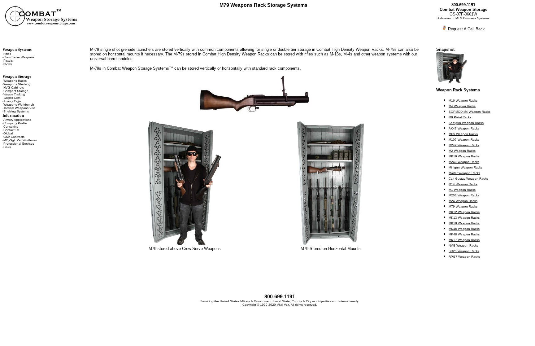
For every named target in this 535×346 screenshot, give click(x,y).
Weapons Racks (15, 80)
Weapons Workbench (18, 104)
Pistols (8, 60)
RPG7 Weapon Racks (464, 256)
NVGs (7, 64)
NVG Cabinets (13, 87)
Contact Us (11, 130)
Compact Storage (15, 91)
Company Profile (15, 123)
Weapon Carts (11, 97)
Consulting (11, 126)
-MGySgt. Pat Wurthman (19, 140)
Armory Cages (12, 101)
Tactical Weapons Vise (19, 108)
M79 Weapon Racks (463, 206)
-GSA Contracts (13, 136)
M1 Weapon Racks (462, 189)
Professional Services (18, 143)
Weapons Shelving (16, 84)
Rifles (7, 53)
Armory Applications (17, 119)
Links (7, 147)
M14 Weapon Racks (463, 184)
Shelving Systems (16, 111)
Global (8, 133)
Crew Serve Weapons (18, 57)
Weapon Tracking (14, 94)
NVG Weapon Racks (463, 245)
